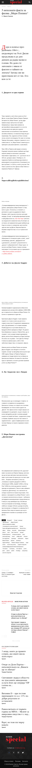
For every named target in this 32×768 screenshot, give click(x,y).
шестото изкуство (6, 552)
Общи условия (8, 761)
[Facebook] (9, 752)
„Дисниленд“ (5, 522)
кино (24, 534)
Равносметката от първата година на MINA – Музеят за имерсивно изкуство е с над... (16, 712)
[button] (29, 2)
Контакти (25, 761)
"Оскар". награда (18, 520)
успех (25, 548)
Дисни (4, 532)
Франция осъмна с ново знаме (24, 573)
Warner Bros (23, 528)
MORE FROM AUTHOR (21, 601)
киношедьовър (6, 536)
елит (8, 532)
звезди (21, 532)
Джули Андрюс (22, 530)
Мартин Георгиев (8, 16)
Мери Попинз (5, 540)
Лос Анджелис (5, 538)
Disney (21, 526)
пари (27, 542)
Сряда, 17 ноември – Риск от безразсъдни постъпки (8, 574)
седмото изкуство (22, 544)
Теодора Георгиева (7, 672)
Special (4, 658)
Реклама (18, 761)
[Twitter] (23, 752)
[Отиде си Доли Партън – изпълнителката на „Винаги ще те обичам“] (6, 616)
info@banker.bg (20, 748)
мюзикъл (18, 540)
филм (12, 550)
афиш (3, 530)
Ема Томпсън (15, 532)
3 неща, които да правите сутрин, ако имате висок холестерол (20, 608)
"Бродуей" (9, 520)
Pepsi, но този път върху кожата (13, 723)
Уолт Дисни (19, 548)
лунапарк (13, 538)
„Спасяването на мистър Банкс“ (10, 526)
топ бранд (11, 548)
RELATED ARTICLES (7, 601)
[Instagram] (18, 752)
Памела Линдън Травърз (18, 542)
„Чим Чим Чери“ (19, 218)
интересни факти (16, 534)
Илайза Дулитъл (6, 534)
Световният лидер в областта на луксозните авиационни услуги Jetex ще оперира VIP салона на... (15, 681)
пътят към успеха (11, 544)
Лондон (25, 536)
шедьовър (24, 550)
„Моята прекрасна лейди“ (8, 524)
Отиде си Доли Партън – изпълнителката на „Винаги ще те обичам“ (20, 616)
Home (4, 6)
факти (8, 550)
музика (12, 540)
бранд (8, 530)
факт (3, 550)
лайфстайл (19, 536)
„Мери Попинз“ (14, 522)
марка (26, 538)
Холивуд (18, 550)
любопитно (20, 538)
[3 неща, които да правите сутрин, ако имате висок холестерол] (6, 608)
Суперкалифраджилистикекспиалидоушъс (12, 546)
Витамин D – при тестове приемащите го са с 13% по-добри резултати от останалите (15, 697)
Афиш (9, 6)
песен (3, 544)
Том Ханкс (5, 548)
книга (13, 536)
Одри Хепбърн (6, 542)
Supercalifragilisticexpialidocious (10, 528)
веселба (14, 530)
